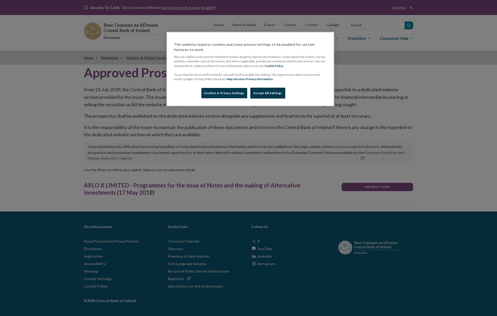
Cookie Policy (274, 65)
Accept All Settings (267, 93)
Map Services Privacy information (250, 79)
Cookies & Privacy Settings (224, 93)
